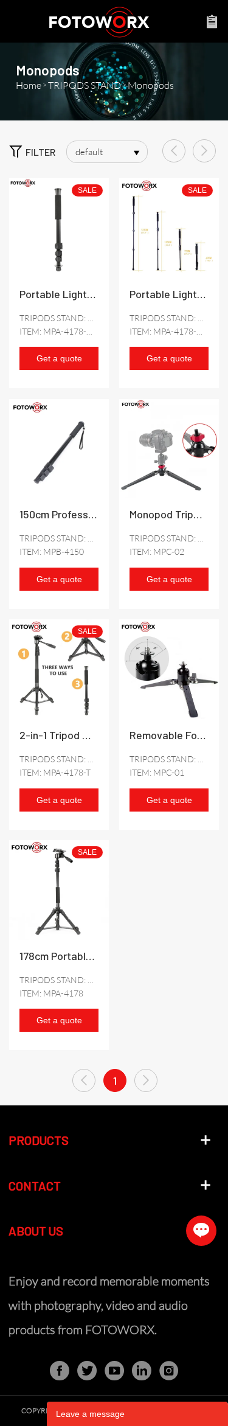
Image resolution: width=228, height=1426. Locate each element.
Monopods (151, 85)
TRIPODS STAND (84, 85)
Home (28, 85)
